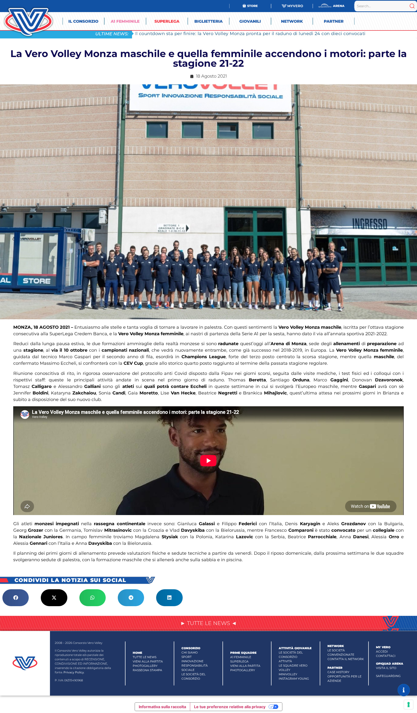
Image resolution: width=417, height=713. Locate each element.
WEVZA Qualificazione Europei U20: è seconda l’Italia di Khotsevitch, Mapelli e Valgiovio (235, 33)
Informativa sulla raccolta (162, 706)
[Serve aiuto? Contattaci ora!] (404, 690)
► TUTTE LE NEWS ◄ (208, 623)
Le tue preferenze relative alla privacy (229, 706)
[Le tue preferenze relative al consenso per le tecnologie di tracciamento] (408, 704)
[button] (15, 597)
